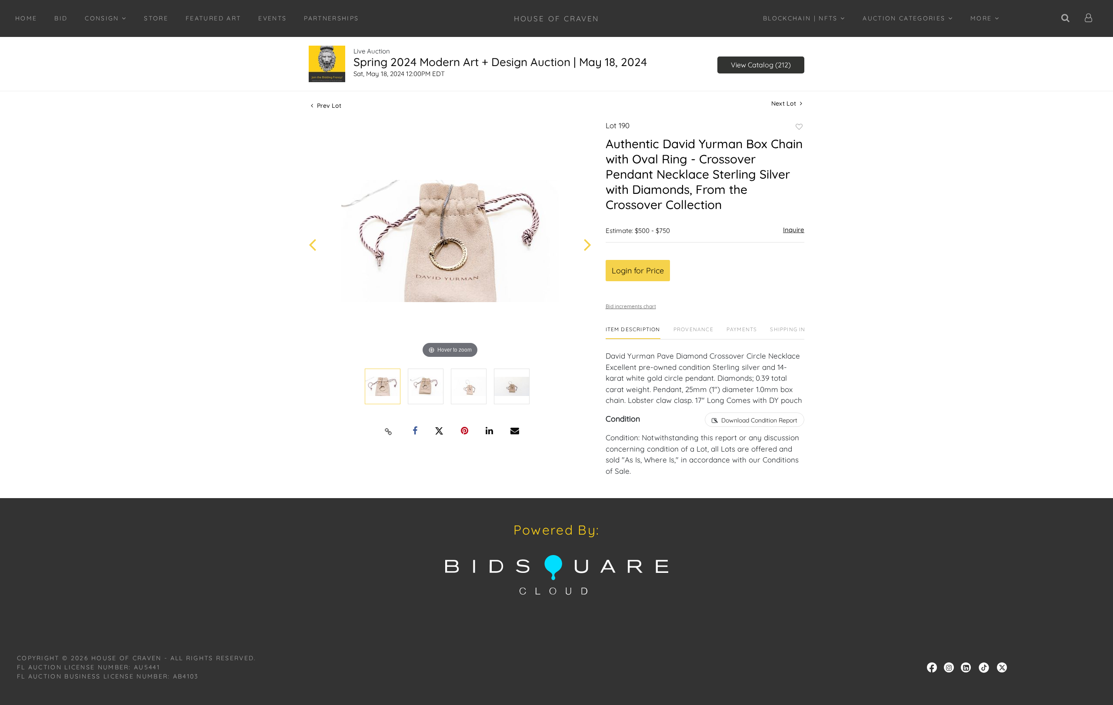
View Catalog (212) (761, 64)
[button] (1089, 18)
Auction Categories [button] (905, 18)
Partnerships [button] (331, 18)
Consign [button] (103, 18)
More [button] (982, 18)
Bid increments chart (631, 306)
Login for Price (638, 271)
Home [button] (26, 18)
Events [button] (272, 18)
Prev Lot (328, 106)
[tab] (633, 332)
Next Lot (784, 103)
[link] (984, 667)
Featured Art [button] (213, 18)
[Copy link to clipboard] (388, 431)
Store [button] (156, 18)
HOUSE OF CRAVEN (557, 18)
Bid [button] (60, 18)
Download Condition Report (759, 420)
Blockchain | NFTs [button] (801, 18)
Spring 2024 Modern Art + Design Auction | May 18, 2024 (500, 62)
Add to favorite (799, 127)
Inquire (793, 230)
